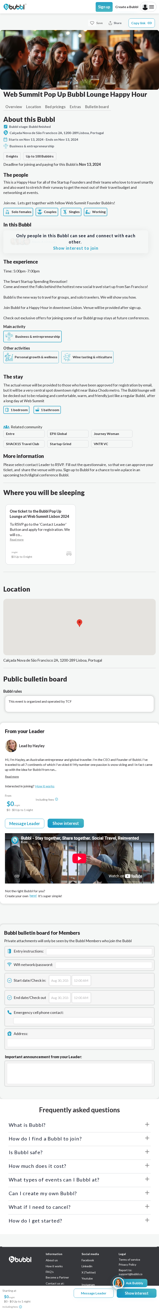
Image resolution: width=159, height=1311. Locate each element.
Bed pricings (55, 106)
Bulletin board (97, 106)
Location (33, 106)
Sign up (104, 7)
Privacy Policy (127, 1264)
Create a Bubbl (126, 7)
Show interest (66, 823)
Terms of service (129, 1259)
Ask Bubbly (134, 1283)
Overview (13, 106)
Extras (75, 106)
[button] (79, 623)
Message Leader (24, 823)
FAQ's (50, 1271)
